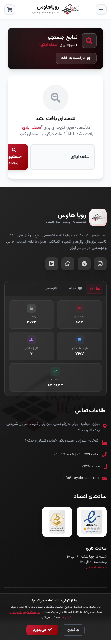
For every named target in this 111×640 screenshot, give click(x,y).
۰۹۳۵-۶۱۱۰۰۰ (91, 466)
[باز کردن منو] (101, 9)
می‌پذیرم (40, 630)
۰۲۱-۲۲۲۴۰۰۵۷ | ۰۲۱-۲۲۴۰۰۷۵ (76, 454)
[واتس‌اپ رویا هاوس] (67, 263)
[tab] (94, 289)
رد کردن (73, 630)
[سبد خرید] (9, 9)
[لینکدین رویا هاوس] (51, 263)
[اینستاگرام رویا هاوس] (100, 263)
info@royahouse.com (81, 478)
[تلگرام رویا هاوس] (84, 263)
